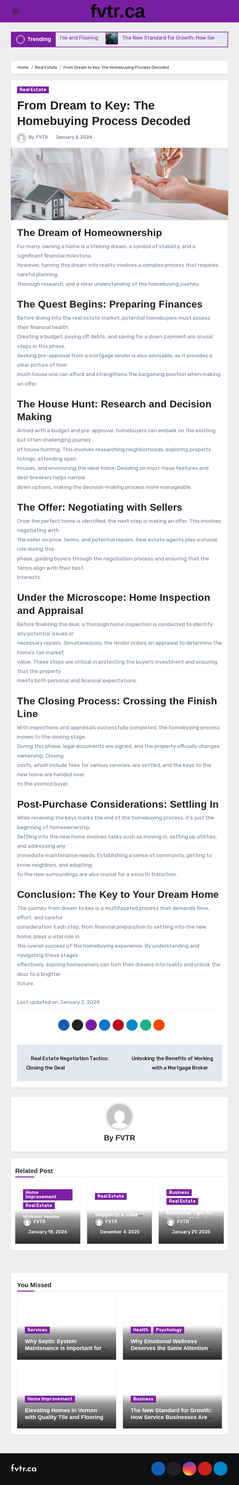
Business (179, 1192)
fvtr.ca (117, 11)
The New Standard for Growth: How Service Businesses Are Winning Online (171, 1417)
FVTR (42, 137)
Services (37, 1330)
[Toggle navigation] (16, 11)
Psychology (169, 1330)
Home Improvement (41, 1195)
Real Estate (33, 89)
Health (140, 1330)
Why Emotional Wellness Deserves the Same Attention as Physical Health (169, 1348)
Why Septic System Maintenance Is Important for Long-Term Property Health (63, 1348)
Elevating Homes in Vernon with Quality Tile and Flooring (64, 1413)
